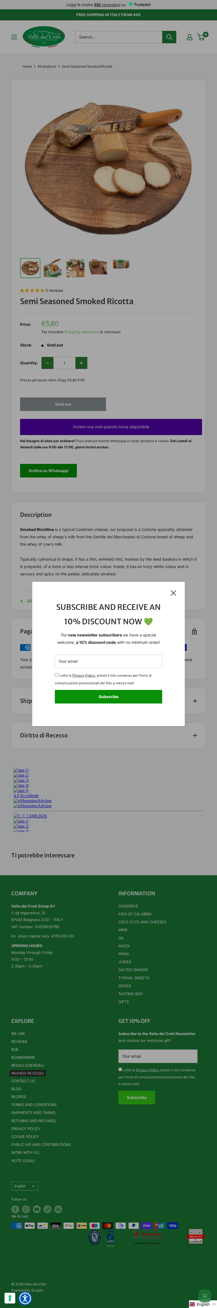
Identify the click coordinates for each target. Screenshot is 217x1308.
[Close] (173, 593)
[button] (203, 1304)
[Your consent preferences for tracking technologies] (10, 1298)
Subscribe (108, 696)
